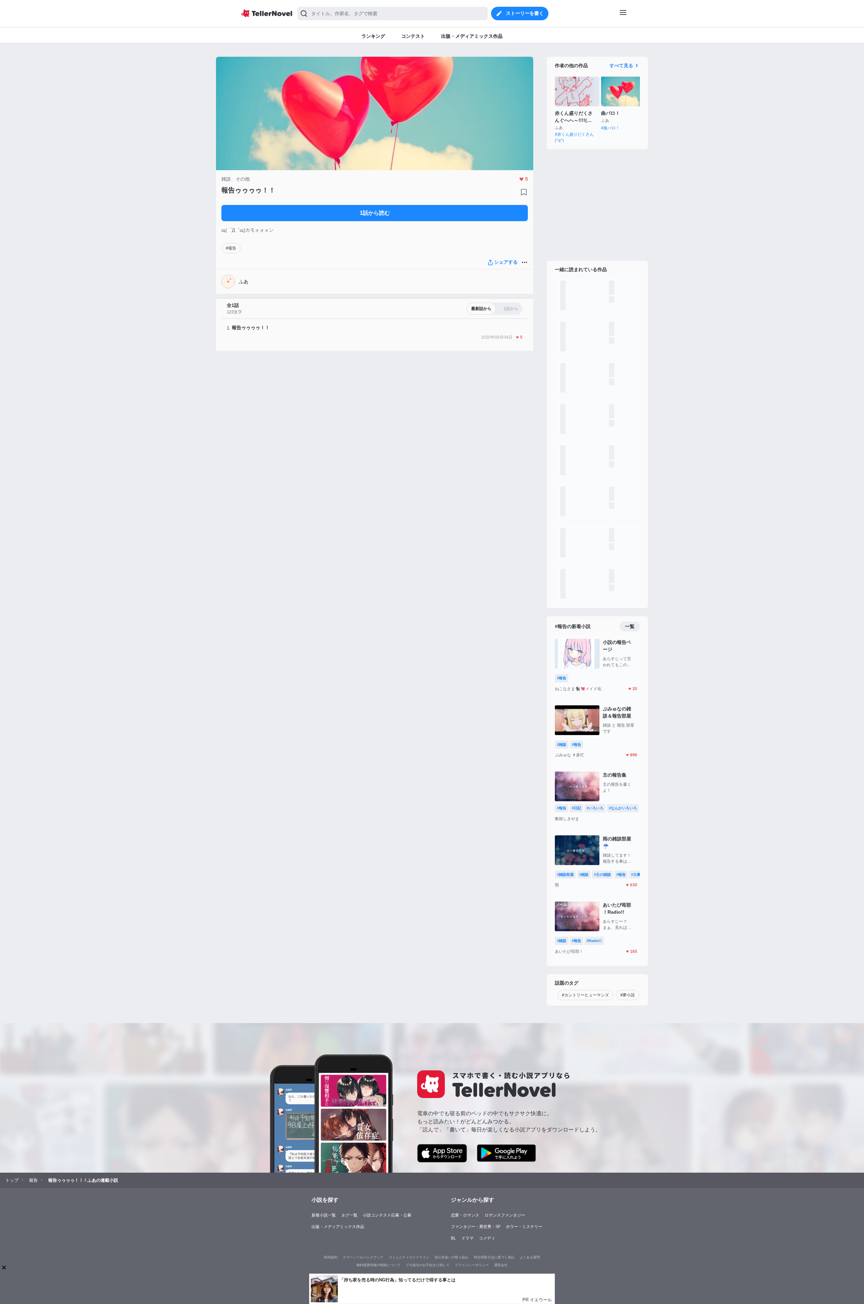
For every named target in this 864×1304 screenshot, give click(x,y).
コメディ (487, 1238)
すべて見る (621, 65)
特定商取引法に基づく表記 (494, 1257)
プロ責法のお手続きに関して (428, 1265)
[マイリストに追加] (523, 192)
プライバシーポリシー (472, 1265)
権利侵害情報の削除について (378, 1265)
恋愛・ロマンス (465, 1215)
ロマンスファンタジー (505, 1215)
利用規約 (331, 1257)
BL (453, 1238)
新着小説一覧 (324, 1215)
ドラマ (467, 1238)
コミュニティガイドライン (409, 1257)
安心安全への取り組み (451, 1257)
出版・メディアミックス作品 (338, 1226)
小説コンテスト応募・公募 (387, 1215)
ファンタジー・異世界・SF (476, 1226)
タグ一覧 (349, 1215)
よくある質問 (530, 1257)
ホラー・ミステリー (524, 1226)
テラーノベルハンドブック (363, 1257)
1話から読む (375, 213)
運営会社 (501, 1265)
